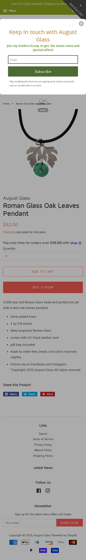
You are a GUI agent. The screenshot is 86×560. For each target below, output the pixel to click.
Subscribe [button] (43, 71)
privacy (43, 110)
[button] (81, 23)
